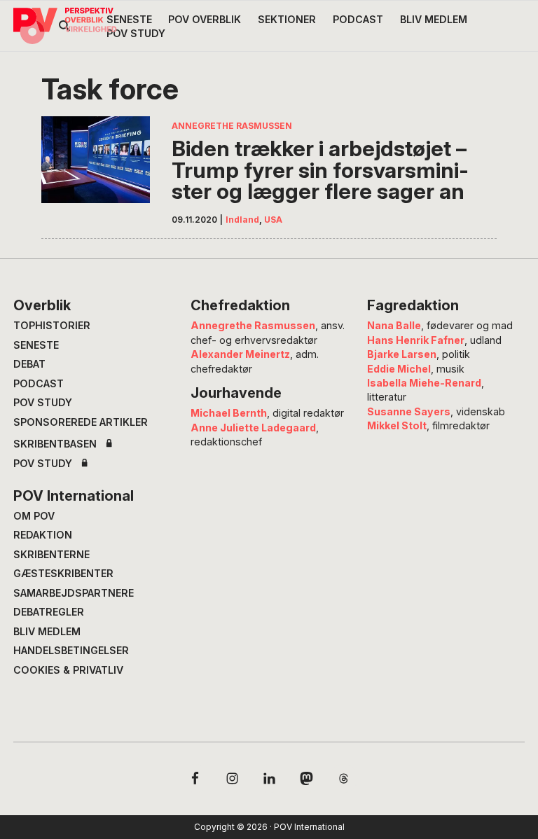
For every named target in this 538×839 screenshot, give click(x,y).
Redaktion (42, 535)
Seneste (36, 345)
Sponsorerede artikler (80, 422)
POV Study (42, 402)
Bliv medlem (47, 631)
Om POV (34, 516)
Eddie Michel (399, 369)
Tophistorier (51, 325)
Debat (29, 364)
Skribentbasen (55, 444)
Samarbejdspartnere (73, 593)
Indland (242, 219)
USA (273, 219)
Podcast (38, 383)
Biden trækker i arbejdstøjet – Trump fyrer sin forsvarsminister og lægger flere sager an (320, 170)
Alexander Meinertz (240, 354)
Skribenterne (51, 554)
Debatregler (48, 612)
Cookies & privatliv (68, 670)
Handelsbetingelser (71, 650)
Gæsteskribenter (63, 573)
